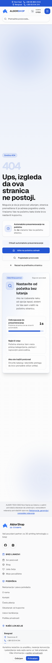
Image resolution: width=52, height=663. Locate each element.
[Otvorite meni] (47, 11)
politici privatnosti (34, 653)
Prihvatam (33, 658)
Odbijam (19, 658)
